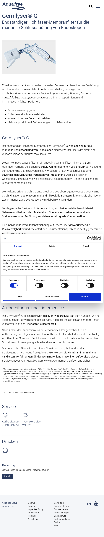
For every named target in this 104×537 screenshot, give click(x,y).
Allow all (85, 297)
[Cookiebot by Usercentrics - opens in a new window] (89, 238)
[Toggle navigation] (98, 6)
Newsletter (33, 519)
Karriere (31, 506)
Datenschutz (60, 516)
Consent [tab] (18, 246)
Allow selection (52, 297)
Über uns (32, 503)
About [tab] (86, 246)
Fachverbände (61, 509)
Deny (19, 297)
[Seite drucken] (52, 450)
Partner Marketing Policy (62, 521)
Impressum (33, 512)
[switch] (39, 285)
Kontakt (7, 476)
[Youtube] (96, 504)
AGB (56, 525)
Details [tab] (52, 246)
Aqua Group (35, 509)
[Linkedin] (89, 504)
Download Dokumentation (61, 504)
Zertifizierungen (61, 512)
